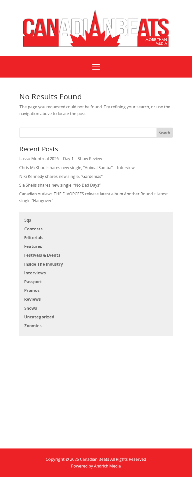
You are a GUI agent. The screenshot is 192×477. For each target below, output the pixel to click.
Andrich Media (107, 466)
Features (33, 246)
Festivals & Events (42, 255)
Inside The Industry (43, 264)
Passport (33, 281)
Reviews (32, 299)
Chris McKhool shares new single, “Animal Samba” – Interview (76, 167)
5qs (27, 220)
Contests (33, 229)
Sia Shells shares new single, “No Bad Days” (60, 185)
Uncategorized (39, 317)
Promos (32, 290)
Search (164, 132)
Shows (30, 308)
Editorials (33, 237)
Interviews (35, 273)
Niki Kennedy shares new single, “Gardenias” (61, 176)
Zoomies (33, 325)
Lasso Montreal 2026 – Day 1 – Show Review (60, 158)
